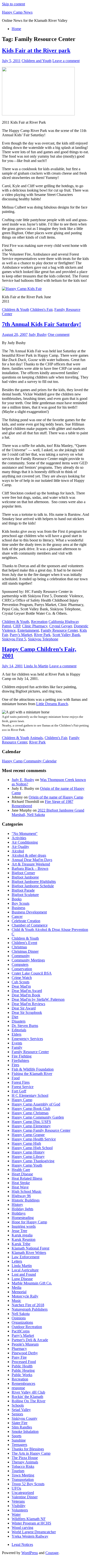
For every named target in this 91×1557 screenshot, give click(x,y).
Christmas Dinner (25, 951)
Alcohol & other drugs (29, 855)
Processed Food (24, 1362)
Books (17, 899)
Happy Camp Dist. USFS (31, 1122)
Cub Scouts (20, 982)
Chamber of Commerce (30, 925)
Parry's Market (21, 635)
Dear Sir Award (24, 1008)
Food (16, 1078)
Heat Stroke (21, 1183)
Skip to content (13, 4)
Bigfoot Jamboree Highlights (34, 881)
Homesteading (23, 1218)
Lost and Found (24, 1274)
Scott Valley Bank (66, 635)
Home (16, 29)
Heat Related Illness (27, 1178)
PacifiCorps (21, 1331)
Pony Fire (19, 1357)
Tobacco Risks (23, 1466)
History (17, 1204)
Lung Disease (22, 1279)
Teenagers (19, 1445)
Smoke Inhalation (25, 1431)
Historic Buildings (26, 1200)
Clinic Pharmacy (34, 626)
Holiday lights (22, 1209)
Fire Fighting (22, 1056)
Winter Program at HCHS (31, 1523)
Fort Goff (19, 1091)
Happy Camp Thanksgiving (33, 1161)
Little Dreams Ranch (52, 704)
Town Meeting (23, 1475)
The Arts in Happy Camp (31, 1453)
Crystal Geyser (60, 626)
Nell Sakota (21, 1314)
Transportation (23, 1479)
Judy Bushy (38, 334)
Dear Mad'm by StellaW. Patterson (38, 999)
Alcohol (18, 851)
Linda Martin (22, 1266)
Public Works (22, 1375)
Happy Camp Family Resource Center (41, 1130)
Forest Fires (21, 1082)
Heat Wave (20, 1187)
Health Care (21, 1170)
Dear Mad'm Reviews (28, 1004)
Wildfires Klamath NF (29, 1519)
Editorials (19, 1030)
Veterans (18, 1501)
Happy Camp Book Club (31, 1108)
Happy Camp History (28, 1152)
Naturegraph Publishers (30, 1309)
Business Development (29, 912)
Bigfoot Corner (23, 873)
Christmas (19, 947)
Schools (18, 1405)
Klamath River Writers (29, 1252)
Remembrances (23, 1383)
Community (21, 956)
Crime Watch (22, 978)
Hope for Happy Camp (29, 1222)
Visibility (18, 1506)
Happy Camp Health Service (34, 1139)
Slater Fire (19, 1423)
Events (17, 1043)
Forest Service (22, 1087)
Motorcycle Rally (25, 1296)
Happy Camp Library (28, 1156)
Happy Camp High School (32, 1148)
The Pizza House (25, 1458)
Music (16, 1301)
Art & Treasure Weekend (31, 864)
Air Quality (20, 847)
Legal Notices (22, 1544)
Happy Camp (22, 1100)
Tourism (18, 1471)
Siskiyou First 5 (14, 639)
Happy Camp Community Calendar (29, 761)
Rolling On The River (28, 1401)
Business (18, 908)
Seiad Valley (21, 1410)
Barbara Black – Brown (30, 868)
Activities (19, 838)
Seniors (17, 1414)
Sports (16, 1436)
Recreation (39, 622)
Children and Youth (36, 61)
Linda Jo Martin (36, 666)
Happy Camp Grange (28, 1135)
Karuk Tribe (21, 1244)
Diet (15, 1017)
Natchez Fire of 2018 (28, 1305)
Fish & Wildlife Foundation (33, 1069)
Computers (20, 964)
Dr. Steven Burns (25, 1026)
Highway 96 (21, 1196)
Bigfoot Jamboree (25, 877)
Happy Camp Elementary (31, 1126)
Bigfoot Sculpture (25, 895)
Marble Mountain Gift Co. (32, 1283)
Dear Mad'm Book (26, 995)
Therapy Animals (25, 1462)
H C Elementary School (30, 1095)
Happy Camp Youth (27, 1165)
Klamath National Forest (30, 1248)
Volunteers (20, 1510)
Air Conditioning (25, 842)
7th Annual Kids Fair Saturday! (41, 324)
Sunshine (19, 1440)
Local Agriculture (25, 1270)
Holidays (18, 1213)
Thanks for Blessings (28, 1449)
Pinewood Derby (25, 1353)
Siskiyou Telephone (43, 639)
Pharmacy (19, 1349)
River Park (42, 635)
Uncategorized (23, 1493)
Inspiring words (24, 1226)
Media (16, 1287)
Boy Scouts (20, 903)
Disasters (18, 1021)
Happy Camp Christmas (30, 1113)
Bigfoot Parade (23, 890)
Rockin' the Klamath (27, 1397)
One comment (58, 334)
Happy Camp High (26, 1143)
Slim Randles (22, 1427)
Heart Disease (22, 1174)
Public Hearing (23, 1370)
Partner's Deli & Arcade (30, 1340)
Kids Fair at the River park (36, 50)
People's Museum (25, 1344)
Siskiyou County (24, 1418)
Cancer (17, 916)
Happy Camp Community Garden (38, 1117)
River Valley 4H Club (28, 1392)
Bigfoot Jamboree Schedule (33, 886)
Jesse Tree (19, 1231)
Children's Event (24, 943)
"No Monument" (25, 833)
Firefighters (20, 1060)
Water (16, 1514)
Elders (16, 1034)
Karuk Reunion (23, 1239)
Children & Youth (15, 309)
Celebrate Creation (26, 921)
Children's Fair (41, 309)
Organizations (22, 1322)
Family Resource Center (59, 630)
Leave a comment (66, 61)
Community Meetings (28, 960)
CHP (16, 626)
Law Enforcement (25, 1257)
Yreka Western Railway (30, 1536)
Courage (51, 1553)
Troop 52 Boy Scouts (28, 1484)
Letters (17, 1261)
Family (17, 1047)
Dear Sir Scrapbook (27, 1012)
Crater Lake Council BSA (32, 973)
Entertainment (28, 630)
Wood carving (22, 1527)
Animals (36, 738)
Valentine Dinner (25, 1497)
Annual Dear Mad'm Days (32, 860)
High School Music (26, 1191)
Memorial (19, 1292)
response (18, 1388)
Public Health (22, 1366)
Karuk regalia (22, 1235)
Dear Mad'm (21, 986)
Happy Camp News (17, 12)
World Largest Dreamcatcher (34, 1532)
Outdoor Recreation (27, 1327)
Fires (15, 1065)
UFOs (16, 1488)
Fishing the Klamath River (32, 1074)
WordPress (29, 1553)
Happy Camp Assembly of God (36, 1104)
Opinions (19, 1318)
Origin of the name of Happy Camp (56, 797)
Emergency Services (27, 1039)
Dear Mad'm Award (27, 991)
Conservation (22, 969)
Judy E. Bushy (23, 780)
